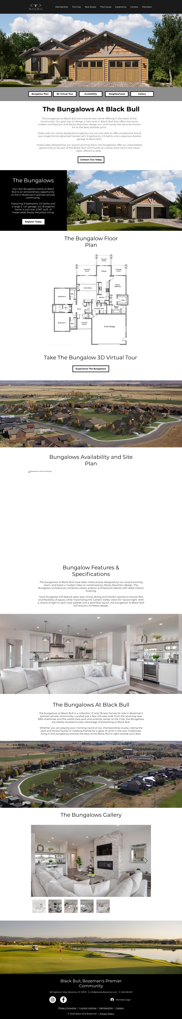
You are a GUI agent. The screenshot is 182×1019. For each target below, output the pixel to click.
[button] (90, 7)
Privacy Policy (107, 1013)
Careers (120, 1008)
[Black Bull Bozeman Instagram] (52, 999)
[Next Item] (146, 861)
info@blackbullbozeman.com (103, 992)
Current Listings (88, 1008)
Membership (106, 1008)
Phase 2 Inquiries (67, 1008)
